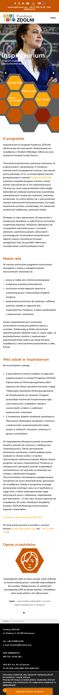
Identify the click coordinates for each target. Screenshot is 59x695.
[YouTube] (27, 3)
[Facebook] (15, 3)
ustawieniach (9, 685)
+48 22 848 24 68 (15, 641)
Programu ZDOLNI (41, 177)
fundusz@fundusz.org (23, 528)
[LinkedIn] (23, 3)
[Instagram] (19, 3)
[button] (24, 612)
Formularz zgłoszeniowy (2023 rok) (22, 517)
